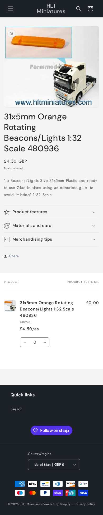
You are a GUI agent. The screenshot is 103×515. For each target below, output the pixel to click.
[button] (10, 8)
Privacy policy (85, 504)
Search (16, 409)
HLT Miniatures (31, 504)
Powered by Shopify (57, 504)
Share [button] (14, 256)
